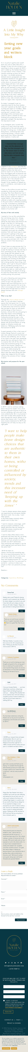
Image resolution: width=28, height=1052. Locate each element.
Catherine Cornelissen (13, 657)
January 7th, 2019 (11, 712)
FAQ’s (18, 1020)
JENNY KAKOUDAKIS (13, 826)
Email (3, 898)
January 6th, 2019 (11, 637)
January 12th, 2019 (12, 789)
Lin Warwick (10, 636)
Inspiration (12, 578)
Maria (9, 787)
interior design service (16, 299)
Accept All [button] (14, 1048)
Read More (15, 1045)
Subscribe (8, 1011)
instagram (14, 166)
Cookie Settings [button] (6, 1048)
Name (3, 892)
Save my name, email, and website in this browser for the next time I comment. (12, 914)
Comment (4, 879)
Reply (21, 611)
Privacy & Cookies (14, 1023)
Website (3, 905)
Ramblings (20, 578)
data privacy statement (13, 1007)
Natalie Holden (13, 614)
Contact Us (9, 1020)
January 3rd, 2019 (11, 594)
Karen (8, 732)
